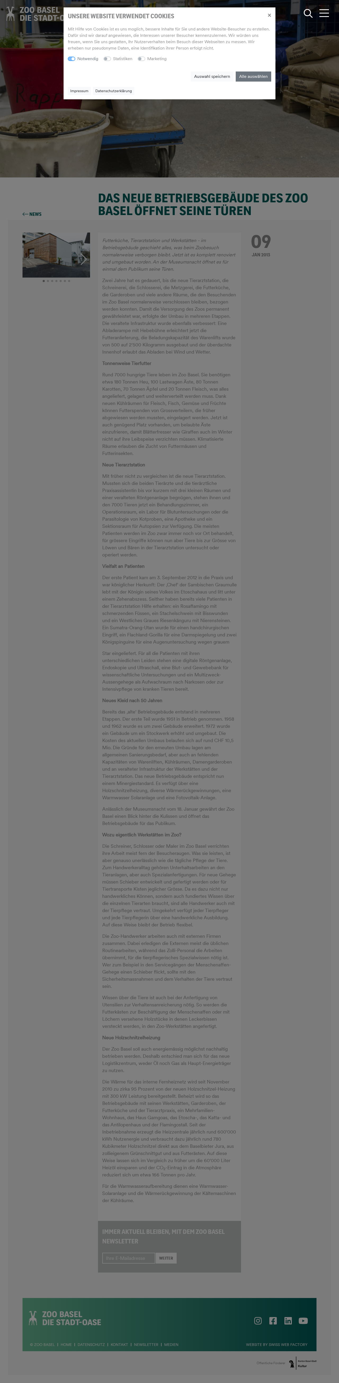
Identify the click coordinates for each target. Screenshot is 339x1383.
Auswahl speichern (212, 76)
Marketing (157, 58)
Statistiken (122, 58)
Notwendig (87, 58)
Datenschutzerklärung (113, 91)
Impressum (79, 91)
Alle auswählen (253, 76)
